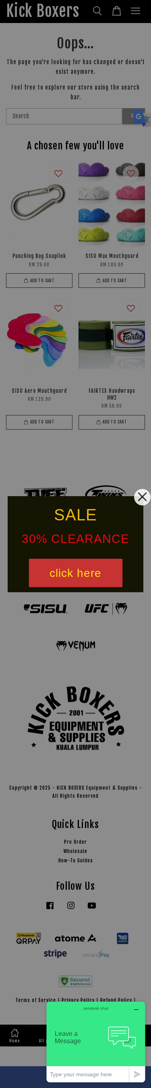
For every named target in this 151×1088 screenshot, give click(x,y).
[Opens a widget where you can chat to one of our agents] (95, 1041)
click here (75, 572)
